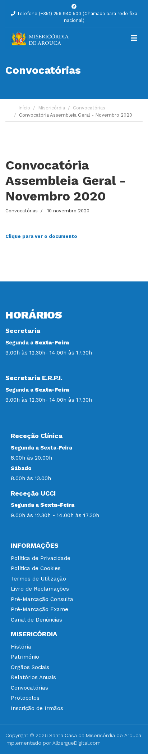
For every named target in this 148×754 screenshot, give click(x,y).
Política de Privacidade (40, 558)
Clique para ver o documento (41, 236)
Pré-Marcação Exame (39, 609)
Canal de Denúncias (36, 620)
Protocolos (25, 698)
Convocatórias (21, 210)
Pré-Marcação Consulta (42, 599)
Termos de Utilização (38, 578)
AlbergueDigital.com (76, 743)
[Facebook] (74, 6)
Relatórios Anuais (33, 677)
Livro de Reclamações (40, 589)
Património (25, 657)
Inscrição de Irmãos (37, 708)
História (21, 647)
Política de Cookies (36, 568)
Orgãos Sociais (30, 667)
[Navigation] (134, 38)
